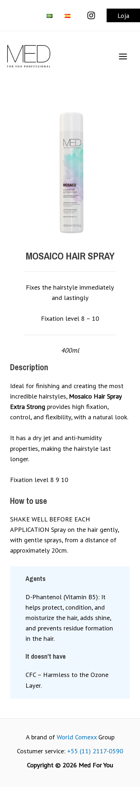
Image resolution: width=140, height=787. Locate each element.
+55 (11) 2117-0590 (95, 751)
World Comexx (77, 737)
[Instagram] (91, 15)
